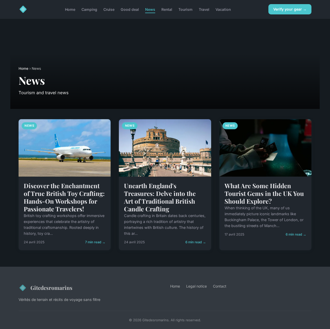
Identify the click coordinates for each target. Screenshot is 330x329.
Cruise (108, 9)
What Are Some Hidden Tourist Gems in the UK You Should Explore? (264, 193)
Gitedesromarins (51, 287)
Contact (219, 286)
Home (70, 9)
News (150, 9)
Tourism (185, 9)
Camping (89, 9)
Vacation (223, 9)
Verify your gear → (290, 9)
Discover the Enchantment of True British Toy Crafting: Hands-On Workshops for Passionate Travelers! (64, 197)
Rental (166, 9)
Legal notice (196, 286)
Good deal (130, 9)
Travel (204, 9)
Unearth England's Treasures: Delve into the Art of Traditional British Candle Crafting (160, 197)
